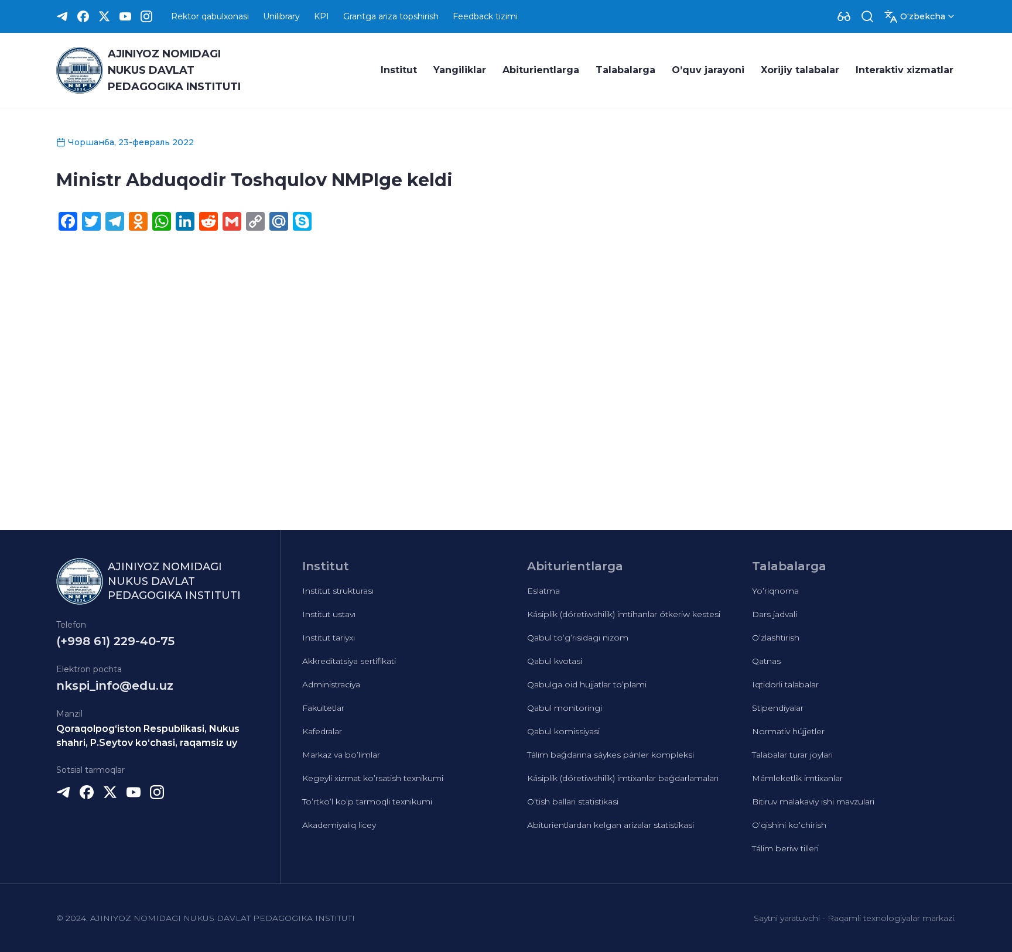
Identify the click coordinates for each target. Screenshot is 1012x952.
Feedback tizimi (485, 16)
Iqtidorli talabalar (785, 684)
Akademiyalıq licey (339, 825)
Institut (399, 70)
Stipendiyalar (778, 708)
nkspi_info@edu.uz (114, 686)
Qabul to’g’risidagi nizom (577, 637)
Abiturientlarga (540, 70)
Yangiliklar (459, 70)
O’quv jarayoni (708, 70)
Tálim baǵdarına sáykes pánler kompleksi (610, 754)
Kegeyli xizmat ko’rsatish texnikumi (372, 778)
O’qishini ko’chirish (789, 825)
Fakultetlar (323, 708)
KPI (321, 16)
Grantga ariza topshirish (391, 16)
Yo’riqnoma (775, 590)
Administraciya (331, 684)
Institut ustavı (328, 614)
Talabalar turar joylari (792, 754)
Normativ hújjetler (788, 731)
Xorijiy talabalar (800, 70)
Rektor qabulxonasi (210, 16)
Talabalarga (625, 70)
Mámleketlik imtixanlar (797, 778)
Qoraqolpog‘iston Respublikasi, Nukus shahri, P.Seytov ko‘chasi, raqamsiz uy (148, 735)
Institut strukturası (338, 590)
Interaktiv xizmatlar (904, 70)
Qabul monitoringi (564, 708)
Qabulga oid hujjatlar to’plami (587, 684)
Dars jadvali (774, 614)
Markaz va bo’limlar (341, 754)
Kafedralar (322, 731)
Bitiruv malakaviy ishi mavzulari (813, 801)
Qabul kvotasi (554, 661)
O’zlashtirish (775, 637)
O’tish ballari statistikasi (572, 801)
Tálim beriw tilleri (785, 848)
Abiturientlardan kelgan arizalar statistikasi (610, 825)
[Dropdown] (844, 16)
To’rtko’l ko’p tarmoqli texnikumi (367, 801)
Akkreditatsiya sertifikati (349, 661)
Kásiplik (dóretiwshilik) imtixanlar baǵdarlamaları (623, 778)
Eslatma (543, 590)
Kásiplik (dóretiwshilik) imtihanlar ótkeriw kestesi (623, 614)
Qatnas (766, 661)
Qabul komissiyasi (563, 731)
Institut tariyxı (328, 637)
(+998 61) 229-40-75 (115, 641)
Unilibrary (281, 16)
